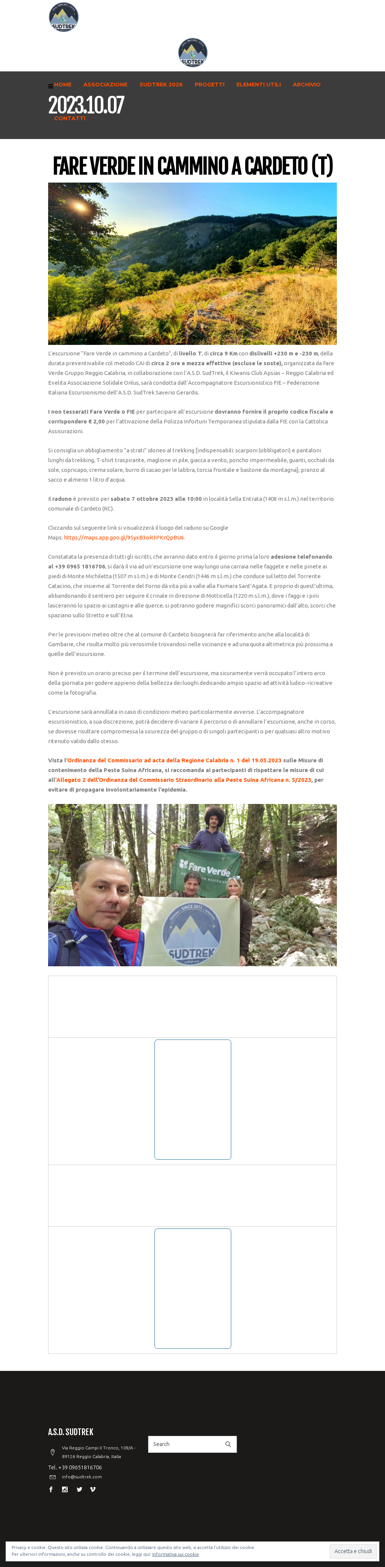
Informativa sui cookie (175, 1554)
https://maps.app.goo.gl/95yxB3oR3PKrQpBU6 (124, 537)
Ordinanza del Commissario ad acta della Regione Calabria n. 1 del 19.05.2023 (174, 760)
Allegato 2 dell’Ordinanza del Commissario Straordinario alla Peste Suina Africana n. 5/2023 (183, 780)
